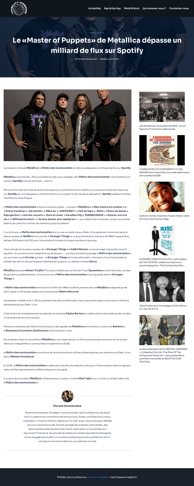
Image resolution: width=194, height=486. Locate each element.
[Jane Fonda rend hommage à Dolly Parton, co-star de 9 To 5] (164, 287)
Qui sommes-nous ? (154, 8)
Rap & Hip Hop (112, 8)
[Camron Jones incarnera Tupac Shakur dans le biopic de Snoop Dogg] (164, 197)
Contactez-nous (179, 8)
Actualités (94, 8)
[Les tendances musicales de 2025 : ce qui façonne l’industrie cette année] (164, 107)
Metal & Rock (131, 8)
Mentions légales (98, 477)
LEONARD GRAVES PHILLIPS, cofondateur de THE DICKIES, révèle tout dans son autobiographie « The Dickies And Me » (163, 262)
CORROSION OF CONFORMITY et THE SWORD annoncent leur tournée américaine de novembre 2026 (164, 172)
